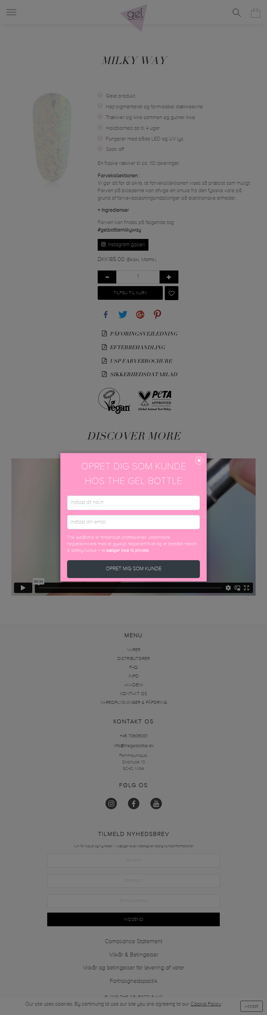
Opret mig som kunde (134, 569)
